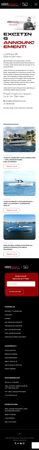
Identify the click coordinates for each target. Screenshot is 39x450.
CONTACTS (10, 350)
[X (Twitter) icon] (15, 443)
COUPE (8, 315)
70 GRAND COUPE (13, 326)
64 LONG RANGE (13, 329)
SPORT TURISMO (13, 311)
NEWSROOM (11, 358)
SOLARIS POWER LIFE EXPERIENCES (16, 410)
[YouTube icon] (18, 443)
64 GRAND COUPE (13, 322)
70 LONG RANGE (13, 333)
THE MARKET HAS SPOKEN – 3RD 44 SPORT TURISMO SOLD (18, 203)
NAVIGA (12, 422)
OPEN (8, 318)
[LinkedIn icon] (21, 443)
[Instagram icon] (24, 443)
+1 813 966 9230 (9, 104)
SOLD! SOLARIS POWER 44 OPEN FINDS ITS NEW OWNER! (18, 247)
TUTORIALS (11, 395)
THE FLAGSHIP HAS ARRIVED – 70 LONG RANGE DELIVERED (19, 160)
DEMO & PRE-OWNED (15, 337)
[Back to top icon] (19, 434)
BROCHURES (11, 354)
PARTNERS (10, 369)
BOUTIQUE (10, 414)
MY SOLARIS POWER (15, 391)
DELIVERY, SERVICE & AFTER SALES (16, 387)
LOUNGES (9, 418)
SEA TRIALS (11, 361)
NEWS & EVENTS (13, 365)
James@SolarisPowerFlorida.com (15, 101)
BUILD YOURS (12, 382)
